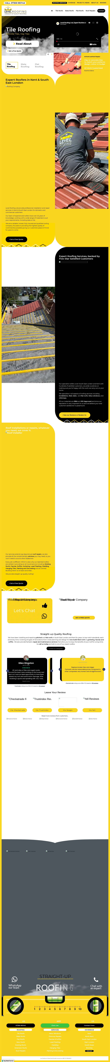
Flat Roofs (21, 1039)
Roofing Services (59, 3)
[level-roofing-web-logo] (15, 10)
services (31, 556)
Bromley (89, 1048)
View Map (89, 1051)
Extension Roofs (21, 1048)
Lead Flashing (36, 566)
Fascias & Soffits (55, 1039)
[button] (51, 671)
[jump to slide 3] (42, 65)
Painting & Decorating (55, 1051)
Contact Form (89, 1025)
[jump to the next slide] (12, 65)
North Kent (89, 1036)
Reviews (103, 3)
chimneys (62, 398)
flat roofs (84, 396)
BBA (75, 401)
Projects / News (83, 3)
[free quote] (14, 51)
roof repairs (37, 554)
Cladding (45, 566)
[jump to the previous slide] (48, 55)
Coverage (71, 3)
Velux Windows (55, 1033)
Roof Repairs (20, 1051)
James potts (30, 663)
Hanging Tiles (11, 568)
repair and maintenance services (45, 642)
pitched (39, 637)
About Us (94, 3)
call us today (43, 644)
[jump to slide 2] (26, 65)
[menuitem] (59, 3)
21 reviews (42, 686)
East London (89, 1042)
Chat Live (54, 1025)
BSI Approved (86, 401)
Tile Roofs (20, 1033)
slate (75, 396)
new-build (73, 640)
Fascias (13, 566)
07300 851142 (18, 3)
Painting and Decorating (26, 568)
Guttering (26, 566)
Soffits (19, 566)
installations (63, 396)
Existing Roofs (20, 1045)
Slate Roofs (20, 1036)
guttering (91, 640)
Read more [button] (30, 681)
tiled (70, 396)
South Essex (89, 1045)
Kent (89, 1033)
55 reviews (95, 683)
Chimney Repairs (55, 1036)
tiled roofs (81, 640)
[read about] (22, 44)
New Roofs (21, 1042)
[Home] (52, 10)
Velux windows (94, 396)
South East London (89, 1039)
